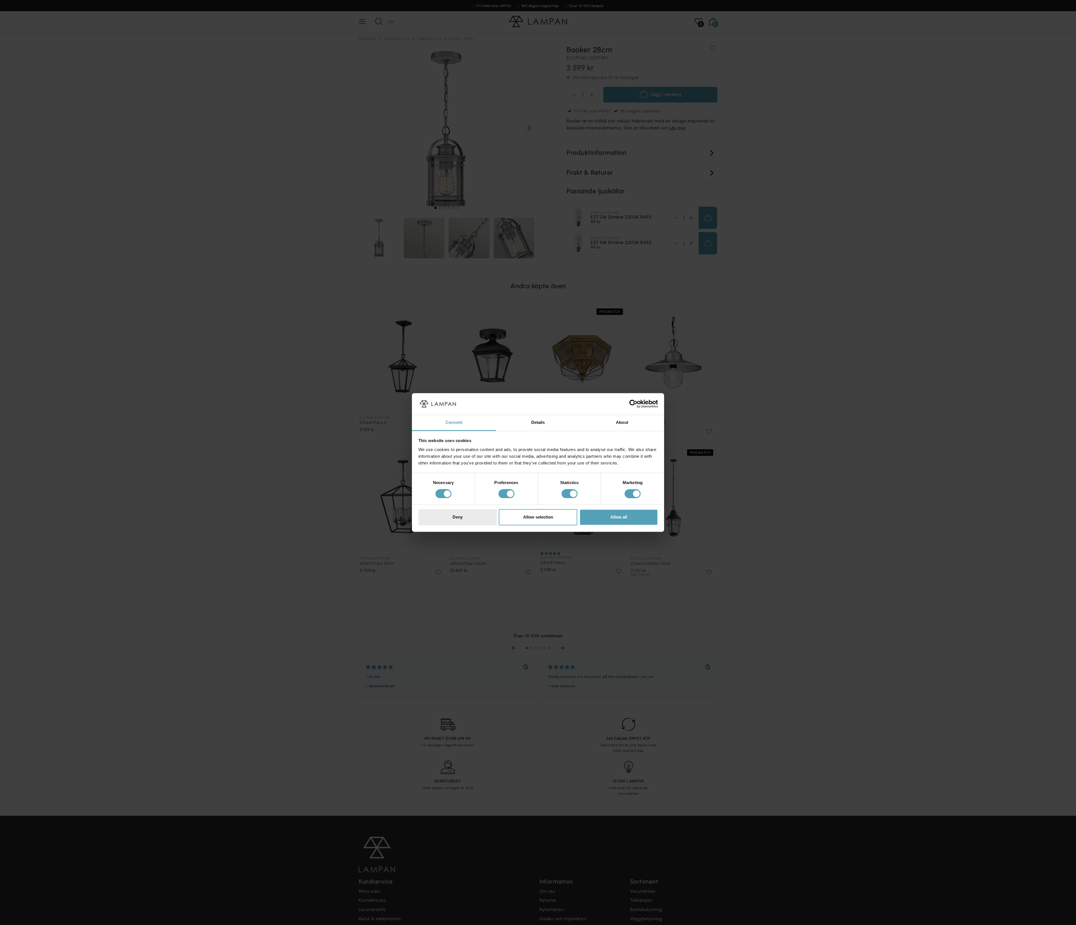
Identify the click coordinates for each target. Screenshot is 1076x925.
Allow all (618, 517)
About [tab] (622, 422)
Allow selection (538, 517)
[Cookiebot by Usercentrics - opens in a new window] (633, 404)
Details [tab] (538, 422)
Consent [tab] (454, 422)
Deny (458, 517)
